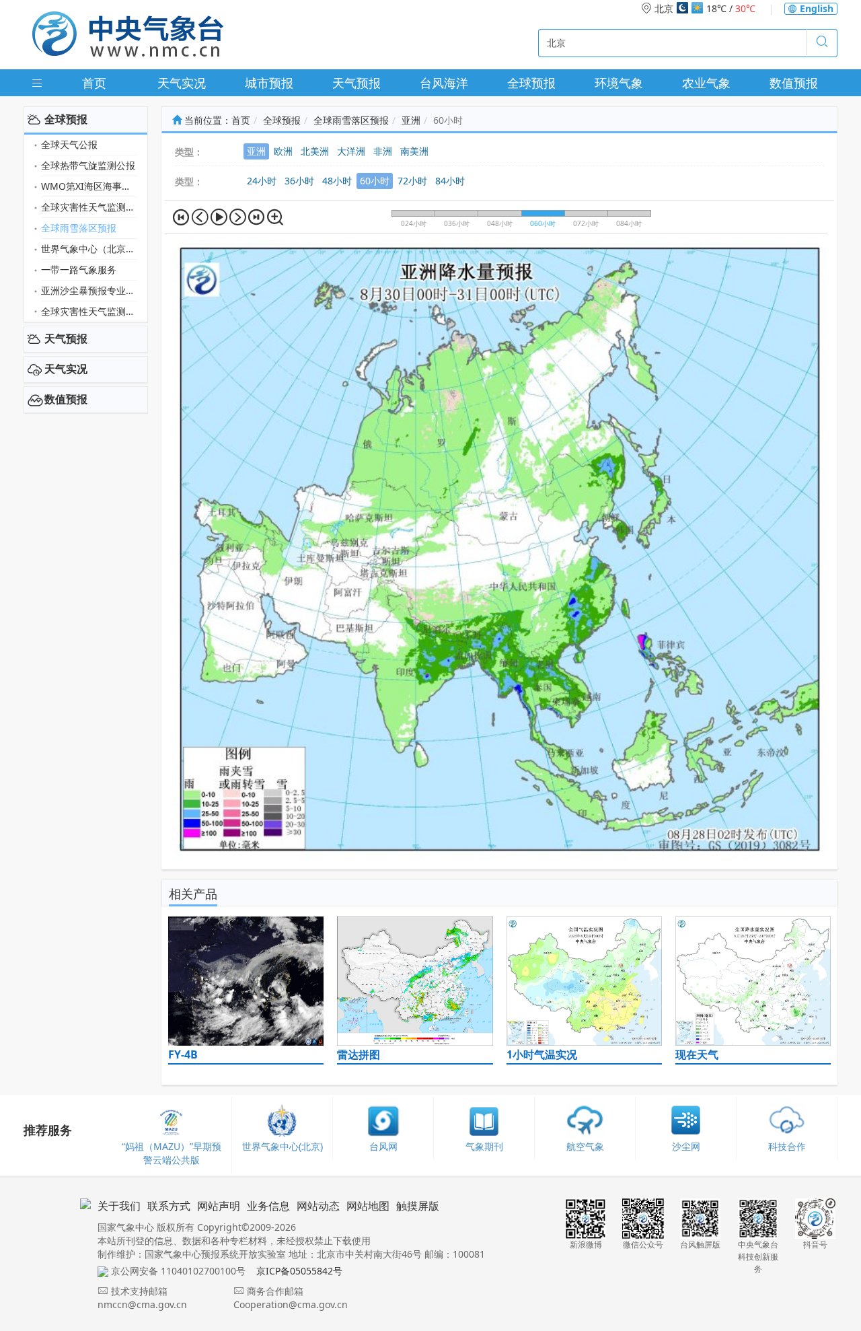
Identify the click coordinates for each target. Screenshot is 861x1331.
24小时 (261, 180)
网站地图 (367, 1205)
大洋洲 (351, 151)
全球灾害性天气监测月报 (89, 207)
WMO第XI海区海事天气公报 (89, 186)
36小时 (299, 180)
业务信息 (268, 1205)
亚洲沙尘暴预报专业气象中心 (89, 290)
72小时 (412, 180)
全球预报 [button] (65, 119)
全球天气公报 (69, 144)
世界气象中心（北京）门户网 (89, 248)
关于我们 (119, 1205)
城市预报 (269, 83)
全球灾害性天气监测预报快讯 (89, 311)
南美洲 (414, 151)
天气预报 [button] (65, 338)
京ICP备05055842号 (299, 1270)
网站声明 (218, 1205)
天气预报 (356, 83)
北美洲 (315, 151)
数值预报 (794, 83)
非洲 (382, 151)
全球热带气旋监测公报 (88, 165)
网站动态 (318, 1205)
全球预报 (531, 83)
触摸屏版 (417, 1205)
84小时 (450, 180)
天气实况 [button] (65, 368)
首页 (94, 83)
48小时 (337, 180)
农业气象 (706, 83)
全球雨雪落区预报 (78, 227)
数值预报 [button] (65, 399)
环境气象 (619, 83)
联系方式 (168, 1205)
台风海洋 (444, 83)
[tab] (85, 120)
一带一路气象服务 (78, 269)
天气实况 (181, 83)
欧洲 (283, 151)
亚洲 (411, 120)
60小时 (374, 180)
